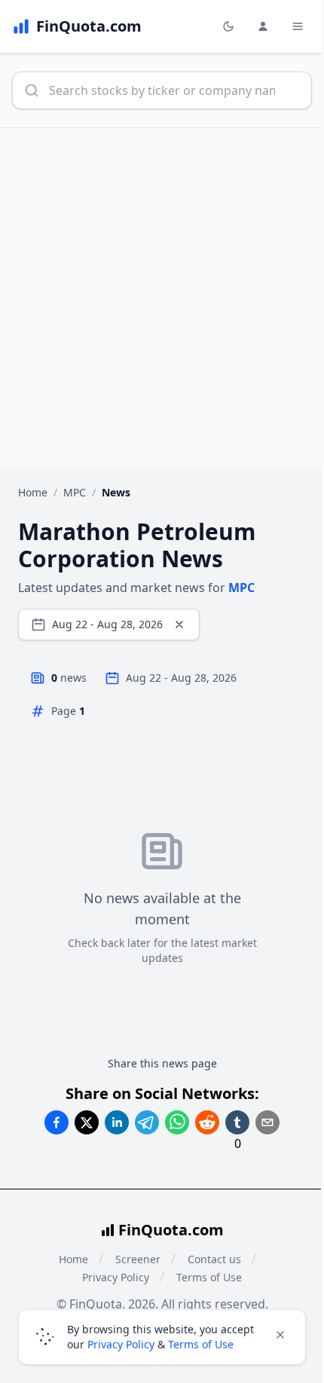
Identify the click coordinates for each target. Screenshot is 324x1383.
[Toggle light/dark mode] (228, 26)
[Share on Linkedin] (117, 1122)
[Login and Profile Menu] (263, 26)
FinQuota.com (171, 1230)
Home (32, 492)
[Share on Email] (267, 1122)
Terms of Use (209, 1277)
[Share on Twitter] (87, 1122)
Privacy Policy (115, 1277)
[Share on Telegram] (147, 1122)
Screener (137, 1259)
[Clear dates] (179, 624)
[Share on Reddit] (207, 1122)
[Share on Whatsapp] (177, 1122)
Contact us (214, 1259)
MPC (74, 492)
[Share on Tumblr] (237, 1122)
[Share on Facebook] (56, 1122)
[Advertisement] (162, 297)
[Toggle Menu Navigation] (297, 26)
